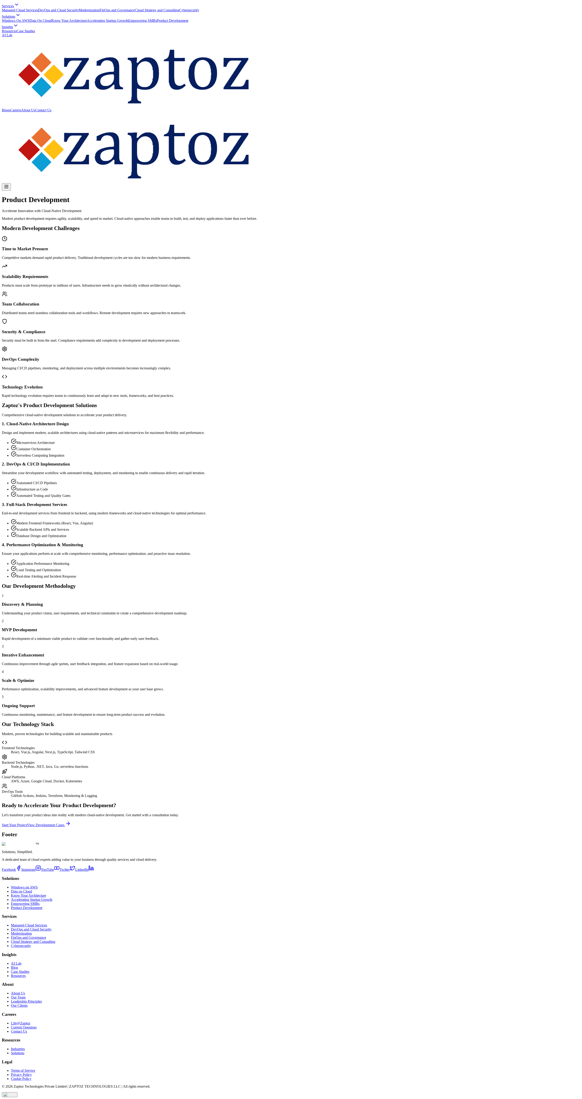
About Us (28, 110)
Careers (15, 110)
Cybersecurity (189, 10)
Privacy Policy (21, 1074)
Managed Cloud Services (20, 10)
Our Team (18, 997)
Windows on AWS (24, 887)
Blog (14, 967)
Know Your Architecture (69, 21)
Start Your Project (14, 825)
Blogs (6, 110)
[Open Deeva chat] (10, 1094)
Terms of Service (23, 1070)
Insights (7, 27)
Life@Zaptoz (20, 1023)
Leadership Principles (26, 1001)
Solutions (8, 16)
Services (8, 6)
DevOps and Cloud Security (58, 10)
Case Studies (26, 31)
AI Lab (7, 35)
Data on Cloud (21, 891)
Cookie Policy (21, 1079)
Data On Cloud (41, 21)
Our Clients (19, 1005)
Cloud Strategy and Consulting (157, 10)
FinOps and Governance (117, 10)
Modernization (89, 10)
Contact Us (43, 110)
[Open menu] (6, 187)
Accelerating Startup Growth (107, 21)
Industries (18, 1049)
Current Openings (24, 1027)
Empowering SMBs (142, 21)
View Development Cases (46, 825)
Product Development (172, 21)
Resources (9, 31)
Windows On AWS (16, 21)
